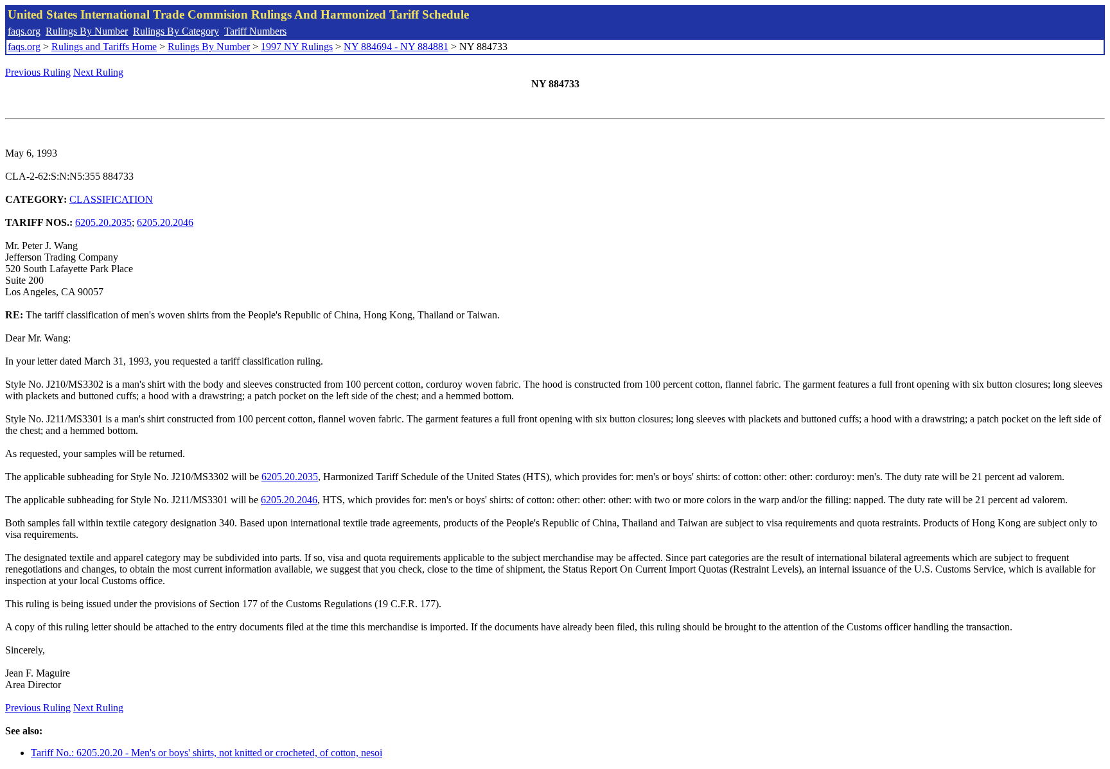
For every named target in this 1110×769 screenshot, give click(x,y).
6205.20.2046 (165, 222)
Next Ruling (98, 72)
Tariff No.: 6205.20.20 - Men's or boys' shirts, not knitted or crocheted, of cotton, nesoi (206, 752)
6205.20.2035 (103, 222)
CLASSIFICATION (111, 199)
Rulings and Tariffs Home (104, 46)
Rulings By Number (87, 31)
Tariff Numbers (255, 31)
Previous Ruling (38, 72)
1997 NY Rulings (297, 46)
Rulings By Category (176, 31)
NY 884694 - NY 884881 (396, 46)
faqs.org (24, 31)
